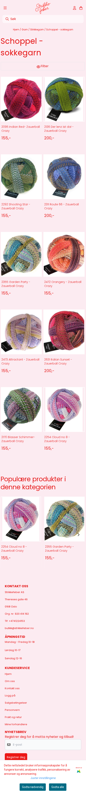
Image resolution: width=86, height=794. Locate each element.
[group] (21, 535)
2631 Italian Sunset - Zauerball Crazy (58, 362)
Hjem (16, 29)
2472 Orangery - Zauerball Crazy (62, 284)
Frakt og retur (13, 717)
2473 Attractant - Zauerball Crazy (20, 362)
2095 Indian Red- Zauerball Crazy (20, 129)
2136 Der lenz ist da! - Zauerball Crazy (59, 129)
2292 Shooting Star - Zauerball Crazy (15, 206)
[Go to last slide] (7, 534)
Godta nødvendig (32, 787)
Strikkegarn (37, 29)
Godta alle (57, 787)
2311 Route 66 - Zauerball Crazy (61, 206)
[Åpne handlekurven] (81, 8)
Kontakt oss (12, 688)
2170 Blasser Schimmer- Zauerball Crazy (18, 439)
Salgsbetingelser (16, 702)
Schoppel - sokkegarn (59, 29)
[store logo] (42, 8)
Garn (25, 29)
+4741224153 (17, 621)
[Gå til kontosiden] (74, 8)
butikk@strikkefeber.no (19, 628)
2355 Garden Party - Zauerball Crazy (15, 284)
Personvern (12, 710)
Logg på (10, 695)
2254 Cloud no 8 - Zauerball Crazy (57, 439)
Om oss (10, 681)
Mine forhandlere (16, 724)
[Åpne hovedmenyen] (5, 8)
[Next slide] (78, 534)
